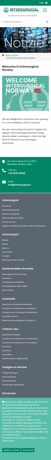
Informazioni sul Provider (13, 260)
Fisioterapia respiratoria (13, 384)
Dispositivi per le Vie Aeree (14, 274)
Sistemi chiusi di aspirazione (15, 358)
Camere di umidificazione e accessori (19, 342)
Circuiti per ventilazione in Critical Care (20, 338)
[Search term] (46, 21)
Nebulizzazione (9, 380)
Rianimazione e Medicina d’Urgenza (18, 320)
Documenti (7, 252)
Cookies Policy (28, 437)
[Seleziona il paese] (46, 2)
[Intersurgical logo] (21, 10)
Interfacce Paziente (11, 334)
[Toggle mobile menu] (45, 10)
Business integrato (10, 214)
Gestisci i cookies (11, 450)
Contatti (5, 256)
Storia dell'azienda (10, 210)
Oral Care (6, 350)
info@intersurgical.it (19, 184)
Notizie (5, 240)
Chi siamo (6, 206)
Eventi (5, 244)
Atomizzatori (8, 290)
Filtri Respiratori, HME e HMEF (14, 286)
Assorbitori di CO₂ (10, 316)
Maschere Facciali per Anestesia (17, 304)
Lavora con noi (9, 222)
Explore (5, 248)
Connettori (7, 354)
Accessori (6, 278)
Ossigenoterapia (10, 372)
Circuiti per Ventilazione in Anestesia (19, 308)
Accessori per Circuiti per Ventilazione (19, 312)
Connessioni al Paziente (13, 282)
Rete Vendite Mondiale (12, 218)
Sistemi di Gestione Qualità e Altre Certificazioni (24, 226)
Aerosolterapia (9, 376)
